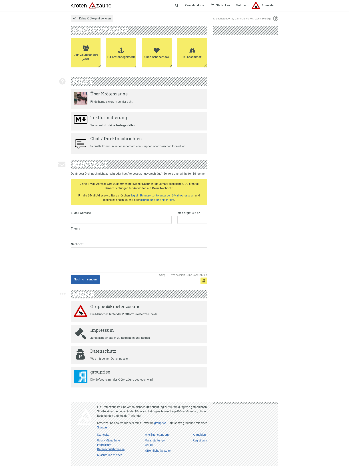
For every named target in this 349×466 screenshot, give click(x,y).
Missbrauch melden (109, 455)
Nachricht (77, 244)
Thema (75, 228)
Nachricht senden (85, 279)
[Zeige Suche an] (176, 5)
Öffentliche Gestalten (158, 450)
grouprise (160, 423)
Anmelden (199, 434)
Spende (102, 427)
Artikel (149, 445)
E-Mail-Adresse (81, 213)
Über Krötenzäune (108, 440)
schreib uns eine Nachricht (157, 200)
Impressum (104, 445)
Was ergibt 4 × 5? (188, 213)
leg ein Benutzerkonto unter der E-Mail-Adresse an (162, 195)
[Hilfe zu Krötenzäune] (275, 18)
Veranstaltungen (155, 440)
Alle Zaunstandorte (157, 434)
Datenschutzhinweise (111, 449)
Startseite (103, 434)
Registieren (200, 440)
